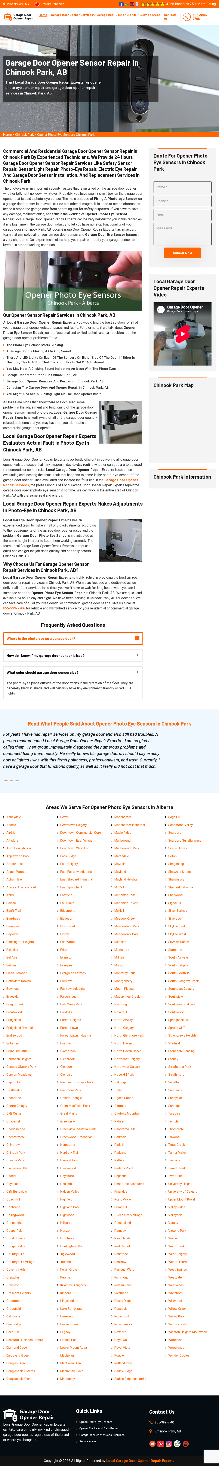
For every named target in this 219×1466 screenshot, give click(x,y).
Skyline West (177, 934)
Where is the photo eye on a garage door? (41, 638)
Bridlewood (14, 1035)
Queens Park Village (128, 1215)
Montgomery (123, 981)
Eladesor (66, 918)
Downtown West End (74, 848)
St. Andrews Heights (182, 1035)
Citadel (11, 1176)
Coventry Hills (16, 1269)
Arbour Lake (15, 864)
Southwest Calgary (181, 1004)
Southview (175, 996)
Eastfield (66, 895)
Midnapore (121, 950)
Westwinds (176, 1285)
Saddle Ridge (123, 1371)
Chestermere (15, 1137)
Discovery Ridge (17, 1355)
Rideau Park (122, 1285)
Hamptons (67, 1145)
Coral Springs (15, 1238)
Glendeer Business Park (76, 1082)
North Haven (123, 1043)
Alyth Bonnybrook (18, 848)
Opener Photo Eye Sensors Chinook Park (66, 135)
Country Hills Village (20, 1262)
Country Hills (15, 1254)
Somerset (175, 950)
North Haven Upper (127, 1051)
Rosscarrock (123, 1324)
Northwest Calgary (127, 1067)
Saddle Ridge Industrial (130, 1379)
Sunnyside (175, 1098)
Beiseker (12, 950)
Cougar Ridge (15, 1246)
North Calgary (124, 1028)
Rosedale (120, 1309)
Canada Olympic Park (21, 1067)
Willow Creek (177, 1309)
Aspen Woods (16, 872)
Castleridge (14, 1090)
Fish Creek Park (71, 1004)
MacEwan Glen (70, 1363)
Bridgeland (13, 1020)
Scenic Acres (177, 848)
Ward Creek (176, 1246)
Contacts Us (170, 16)
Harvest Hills (69, 1160)
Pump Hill (120, 1207)
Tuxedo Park (177, 1168)
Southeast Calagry (181, 989)
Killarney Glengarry (73, 1285)
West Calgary (177, 1254)
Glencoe (66, 1067)
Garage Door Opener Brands (116, 14)
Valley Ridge (176, 1207)
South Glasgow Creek (183, 981)
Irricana (65, 1262)
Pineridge (120, 1191)
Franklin (65, 1043)
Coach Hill (13, 1199)
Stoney (173, 1059)
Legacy (65, 1332)
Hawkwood (68, 1168)
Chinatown (13, 1145)
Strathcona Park (179, 1067)
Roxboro (120, 1332)
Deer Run (12, 1332)
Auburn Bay (14, 879)
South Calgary (178, 965)
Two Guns (175, 1176)
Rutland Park (123, 1363)
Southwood (176, 1012)
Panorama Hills (125, 1129)
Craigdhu (12, 1277)
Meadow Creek (124, 918)
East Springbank (71, 887)
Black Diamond (16, 973)
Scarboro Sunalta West (184, 840)
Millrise (119, 957)
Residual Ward (124, 1269)
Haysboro (67, 1176)
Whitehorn (175, 1293)
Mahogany (67, 1379)
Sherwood (175, 895)
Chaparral (13, 1121)
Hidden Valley (69, 1191)
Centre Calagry (16, 1106)
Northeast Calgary (127, 1059)
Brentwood (14, 1012)
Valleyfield (175, 1215)
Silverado (174, 918)
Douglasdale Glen (18, 1379)
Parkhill (119, 1145)
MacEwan (67, 1355)
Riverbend (121, 1293)
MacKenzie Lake (71, 1371)
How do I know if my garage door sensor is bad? (46, 655)
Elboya (65, 934)
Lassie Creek (69, 1324)
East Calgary (69, 864)
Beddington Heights (20, 942)
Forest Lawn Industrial (76, 1035)
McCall (119, 887)
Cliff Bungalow (16, 1191)
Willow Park (176, 1316)
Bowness (12, 989)
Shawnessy (176, 879)
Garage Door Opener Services (72, 14)
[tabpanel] (81, 750)
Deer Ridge (13, 1324)
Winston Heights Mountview (187, 1332)
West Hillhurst (178, 1262)
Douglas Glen (15, 1363)
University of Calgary (182, 1191)
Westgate (175, 1277)
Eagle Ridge (68, 856)
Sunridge (174, 1106)
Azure (10, 895)
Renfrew (120, 1262)
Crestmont (14, 1301)
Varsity (173, 1223)
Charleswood (15, 1129)
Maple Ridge (122, 833)
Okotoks (120, 1106)
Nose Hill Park (124, 1075)
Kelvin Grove (69, 1269)
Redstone (121, 1254)
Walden (173, 1238)
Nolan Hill (120, 1012)
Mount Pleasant (125, 989)
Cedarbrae (13, 1098)
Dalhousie (13, 1316)
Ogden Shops (123, 1098)
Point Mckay (123, 1199)
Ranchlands (122, 1238)
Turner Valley (177, 1153)
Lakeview (66, 1316)
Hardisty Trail (69, 1153)
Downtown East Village (76, 840)
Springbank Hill (178, 1020)
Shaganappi (176, 864)
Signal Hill (175, 903)
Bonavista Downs (18, 981)
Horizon (65, 1231)
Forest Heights (70, 1020)
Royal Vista (122, 1347)
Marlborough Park (126, 848)
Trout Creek (176, 1145)
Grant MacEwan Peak (75, 1106)
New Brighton (123, 1004)
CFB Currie (13, 1113)
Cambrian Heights (18, 1059)
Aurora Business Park (21, 887)
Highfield (66, 1199)
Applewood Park (17, 856)
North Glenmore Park (129, 1035)
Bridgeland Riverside (20, 1028)
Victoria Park (177, 1231)
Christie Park (15, 1160)
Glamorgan (68, 1051)
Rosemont (121, 1316)
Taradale (174, 1113)
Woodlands (176, 1347)
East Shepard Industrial (76, 879)
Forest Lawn (69, 1028)
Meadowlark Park (126, 934)
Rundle (119, 1355)
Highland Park (69, 1207)
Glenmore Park (70, 1090)
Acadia (11, 825)
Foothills (66, 1012)
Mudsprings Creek (127, 996)
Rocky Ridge (123, 1301)
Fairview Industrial (72, 989)
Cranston (12, 1285)
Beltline (11, 965)
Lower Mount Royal (73, 1347)
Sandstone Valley (180, 825)
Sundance (175, 1090)
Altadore (12, 840)
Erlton (64, 950)
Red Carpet (122, 1246)
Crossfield (13, 1309)
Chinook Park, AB (17, 4)
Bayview (12, 934)
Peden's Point (123, 1168)
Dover (64, 817)
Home (43, 14)
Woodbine (175, 1340)
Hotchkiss (67, 1238)
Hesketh (66, 1184)
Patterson (121, 1160)
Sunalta (173, 1082)
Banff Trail (13, 911)
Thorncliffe (176, 1129)
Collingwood (15, 1215)
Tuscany (174, 1160)
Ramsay (120, 1231)
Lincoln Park (68, 1340)
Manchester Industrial (129, 825)
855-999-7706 (200, 16)
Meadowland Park (126, 926)
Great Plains (68, 1113)
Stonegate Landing (181, 1051)
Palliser (119, 1121)
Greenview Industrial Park (78, 1129)
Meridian (120, 942)
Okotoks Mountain (127, 1113)
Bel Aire (11, 957)
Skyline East (176, 926)
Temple (173, 1121)
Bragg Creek (15, 1004)
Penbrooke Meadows (129, 1184)
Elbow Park (68, 926)
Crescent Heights (18, 1293)
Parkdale (120, 1137)
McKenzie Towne (126, 903)
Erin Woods (68, 942)
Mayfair (119, 864)
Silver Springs (177, 911)
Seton (172, 856)
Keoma (65, 1277)
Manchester (122, 817)
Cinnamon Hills (16, 1168)
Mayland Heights (126, 879)
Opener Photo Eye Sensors (95, 1421)
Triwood (174, 1137)
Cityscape (13, 1184)
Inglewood (67, 1254)
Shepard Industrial (181, 887)
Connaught (14, 1223)
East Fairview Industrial (76, 872)
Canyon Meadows (19, 1075)
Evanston (66, 957)
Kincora (65, 1293)
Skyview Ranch (178, 942)
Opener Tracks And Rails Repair (98, 1428)
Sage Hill (174, 817)
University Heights (180, 1184)
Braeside (12, 996)
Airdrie (10, 833)
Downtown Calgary (73, 825)
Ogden (118, 1090)
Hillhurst (66, 1223)
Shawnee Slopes (180, 872)
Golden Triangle (71, 1098)
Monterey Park (124, 973)
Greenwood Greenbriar (76, 1137)
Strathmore (176, 1075)
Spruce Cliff (176, 1028)
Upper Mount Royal (181, 1199)
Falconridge (68, 996)
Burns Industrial (17, 1051)
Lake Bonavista (71, 1309)
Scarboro (174, 833)
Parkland (120, 1153)
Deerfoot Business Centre (24, 1340)
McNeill (119, 911)
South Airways (178, 957)
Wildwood (175, 1301)
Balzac (11, 903)
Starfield (174, 1043)
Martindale (121, 856)
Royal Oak (121, 1340)
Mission (119, 965)
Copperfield (14, 1231)
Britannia (12, 1043)
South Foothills (178, 973)
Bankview (12, 926)
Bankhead (13, 918)
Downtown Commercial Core (80, 833)
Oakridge (120, 1082)
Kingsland (67, 1301)
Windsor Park (177, 1324)
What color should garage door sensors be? (43, 672)
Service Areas (150, 14)
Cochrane (13, 1207)
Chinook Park (24, 135)
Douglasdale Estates (20, 1371)
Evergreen (67, 965)
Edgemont (67, 911)
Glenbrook (67, 1059)
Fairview (66, 981)
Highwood (67, 1215)
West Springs (177, 1269)
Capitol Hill (13, 1082)
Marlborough (123, 840)
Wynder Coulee (178, 1355)
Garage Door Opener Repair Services (101, 1435)
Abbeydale (13, 817)
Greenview (67, 1121)
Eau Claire (67, 903)
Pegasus (120, 1176)
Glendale (66, 1075)
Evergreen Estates (73, 973)
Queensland (122, 1223)
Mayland (120, 872)
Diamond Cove (16, 1347)
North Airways (124, 1020)
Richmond (121, 1277)
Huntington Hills (71, 1246)
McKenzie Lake (125, 895)
